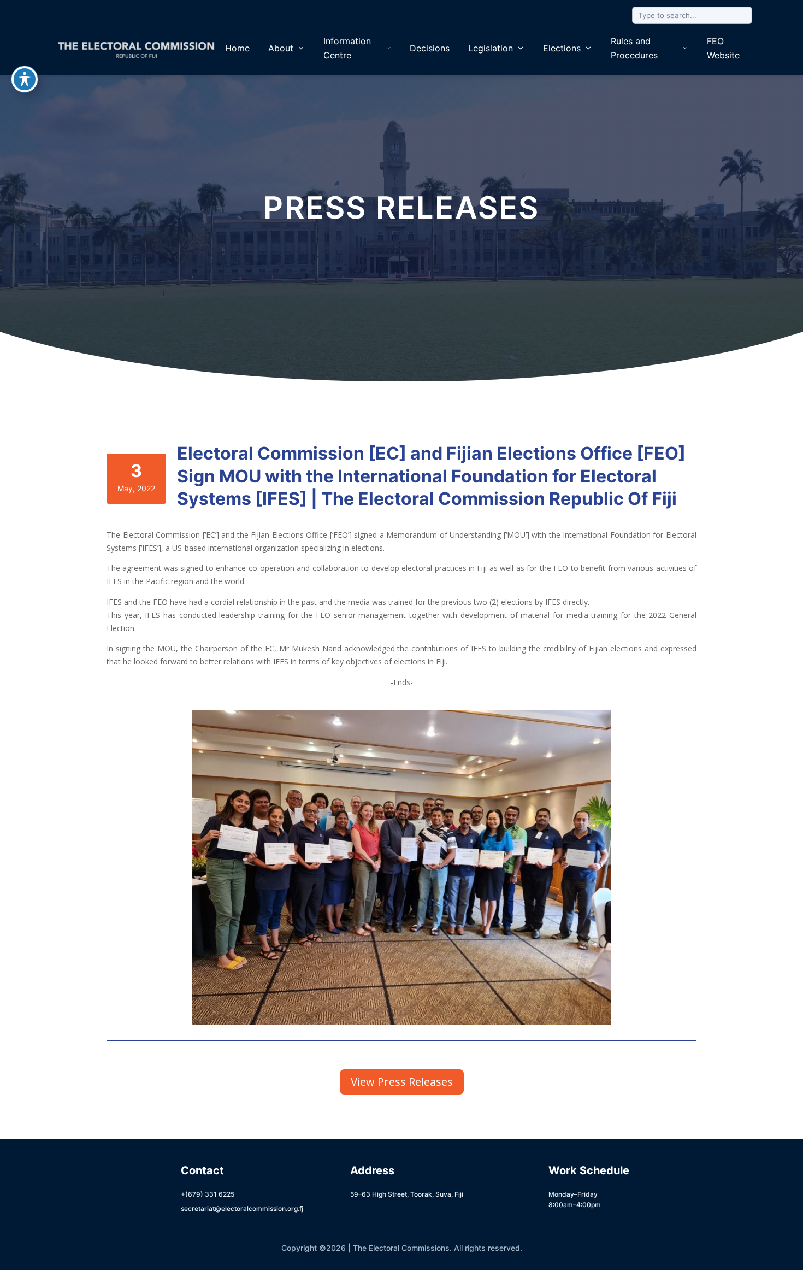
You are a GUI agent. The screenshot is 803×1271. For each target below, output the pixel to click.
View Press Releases (402, 1081)
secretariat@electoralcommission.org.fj (242, 1208)
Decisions (430, 48)
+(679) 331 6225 (207, 1194)
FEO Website (723, 48)
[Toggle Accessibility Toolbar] (24, 79)
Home (237, 48)
